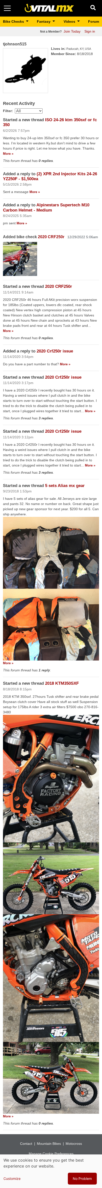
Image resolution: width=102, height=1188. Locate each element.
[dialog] (51, 1171)
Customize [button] (12, 1178)
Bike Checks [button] (14, 21)
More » (8, 154)
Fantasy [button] (44, 21)
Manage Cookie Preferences (51, 1154)
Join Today (72, 31)
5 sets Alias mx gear (65, 485)
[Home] (49, 8)
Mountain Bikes (49, 1144)
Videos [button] (70, 21)
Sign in (89, 31)
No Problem (82, 1178)
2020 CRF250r (51, 237)
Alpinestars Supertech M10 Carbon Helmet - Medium (46, 207)
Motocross (74, 1144)
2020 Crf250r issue (55, 351)
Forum (93, 21)
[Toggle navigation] (7, 8)
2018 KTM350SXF (62, 683)
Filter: (8, 111)
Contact (26, 1144)
